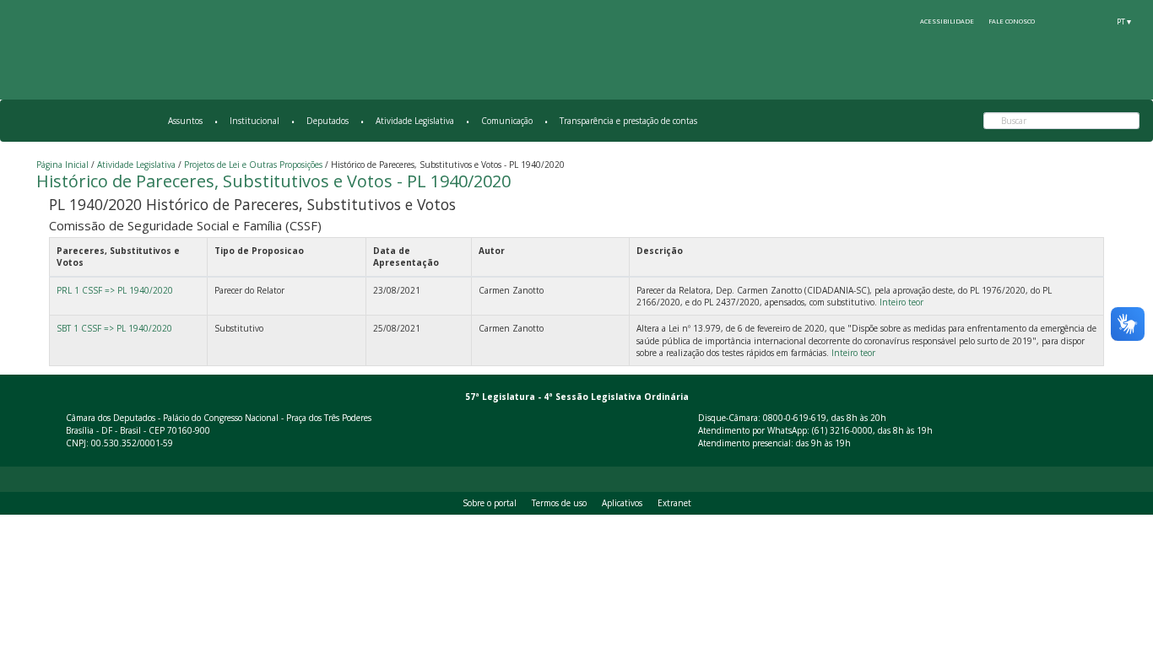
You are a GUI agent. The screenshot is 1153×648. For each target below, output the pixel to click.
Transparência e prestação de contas (628, 121)
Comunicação (507, 121)
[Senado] (1093, 21)
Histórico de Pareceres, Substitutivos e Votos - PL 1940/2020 (273, 181)
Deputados (327, 121)
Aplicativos (622, 503)
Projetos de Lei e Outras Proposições (253, 164)
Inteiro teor (901, 302)
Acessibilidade (947, 21)
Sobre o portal (490, 503)
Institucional (254, 121)
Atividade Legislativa (415, 121)
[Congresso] (1061, 21)
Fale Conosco (1011, 21)
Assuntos (185, 121)
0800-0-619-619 (794, 418)
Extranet (674, 503)
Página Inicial (62, 164)
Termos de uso (559, 503)
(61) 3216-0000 (842, 430)
